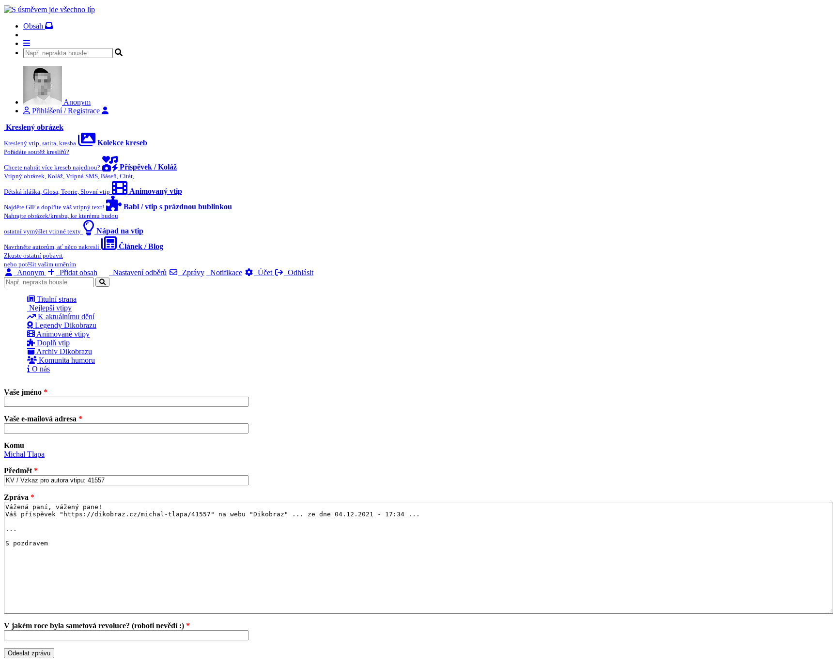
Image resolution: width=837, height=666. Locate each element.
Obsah (34, 26)
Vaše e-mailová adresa (43, 419)
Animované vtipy (62, 334)
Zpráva (19, 497)
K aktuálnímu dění (65, 316)
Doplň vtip (52, 343)
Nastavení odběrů (138, 272)
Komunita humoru (66, 360)
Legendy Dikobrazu (64, 325)
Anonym (30, 272)
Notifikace (224, 272)
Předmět (21, 470)
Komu (14, 445)
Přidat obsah (76, 272)
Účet (264, 272)
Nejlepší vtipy (49, 308)
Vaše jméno (25, 392)
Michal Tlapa (24, 454)
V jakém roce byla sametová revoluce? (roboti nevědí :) (97, 625)
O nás (40, 369)
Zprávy (191, 272)
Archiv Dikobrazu (63, 351)
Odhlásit (298, 272)
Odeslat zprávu (29, 653)
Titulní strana (56, 299)
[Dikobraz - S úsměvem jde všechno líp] (49, 9)
